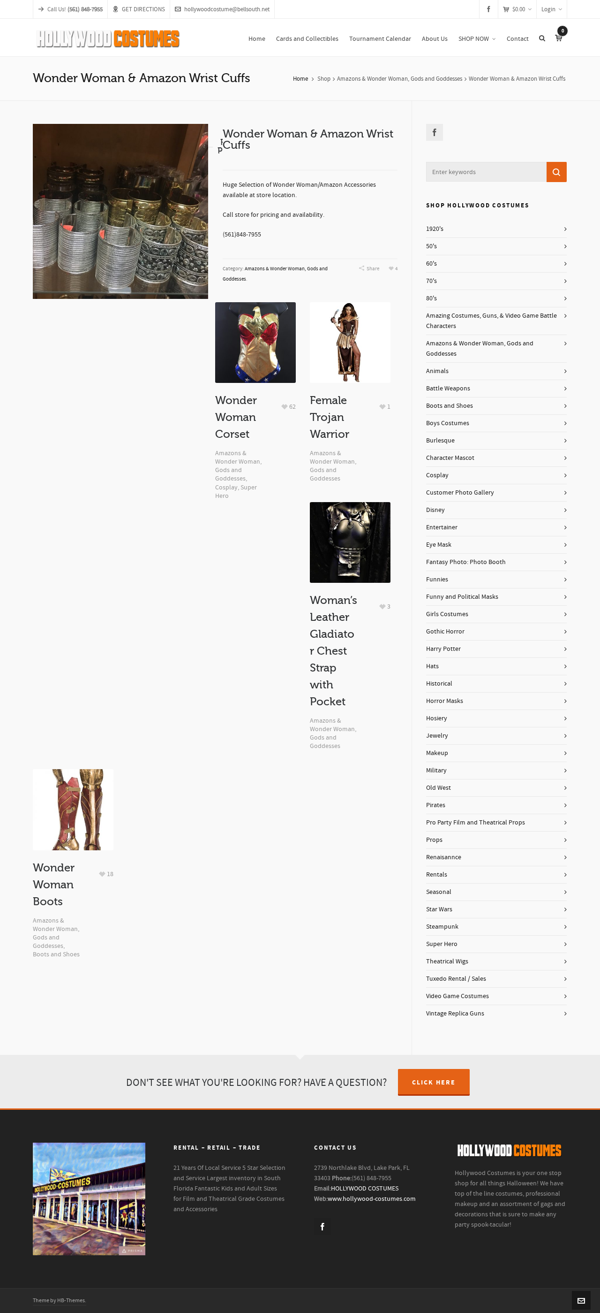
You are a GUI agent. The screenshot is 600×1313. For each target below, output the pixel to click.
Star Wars (439, 909)
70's (431, 281)
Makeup (437, 753)
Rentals (436, 874)
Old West (438, 788)
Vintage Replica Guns (455, 1013)
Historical (439, 683)
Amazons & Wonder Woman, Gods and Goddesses (399, 79)
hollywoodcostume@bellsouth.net (227, 9)
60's (431, 264)
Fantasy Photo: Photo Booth (466, 562)
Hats (432, 666)
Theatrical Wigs (447, 961)
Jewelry (437, 736)
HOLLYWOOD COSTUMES (364, 1188)
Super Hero (442, 944)
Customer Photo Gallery (460, 493)
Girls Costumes (447, 614)
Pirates (435, 805)
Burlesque (440, 440)
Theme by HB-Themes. (59, 1300)
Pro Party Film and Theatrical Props (475, 822)
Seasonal (438, 892)
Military (436, 770)
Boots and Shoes (56, 954)
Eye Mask (438, 545)
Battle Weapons (448, 388)
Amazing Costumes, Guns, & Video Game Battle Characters (491, 321)
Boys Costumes (447, 423)
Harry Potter (443, 649)
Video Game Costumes (457, 996)
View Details (255, 327)
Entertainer (442, 527)
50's (431, 246)
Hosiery (436, 718)
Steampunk (442, 927)
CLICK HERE (434, 1082)
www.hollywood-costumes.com (372, 1199)
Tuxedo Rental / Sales (456, 979)
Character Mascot (450, 458)
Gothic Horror (445, 631)
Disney (435, 510)
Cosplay (226, 487)
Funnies (437, 579)
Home (300, 79)
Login (548, 9)
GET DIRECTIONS (143, 9)
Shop (323, 79)
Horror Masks (444, 701)
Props (434, 840)
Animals (437, 371)
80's (431, 298)
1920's (434, 229)
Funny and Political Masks (462, 597)
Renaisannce (443, 857)
